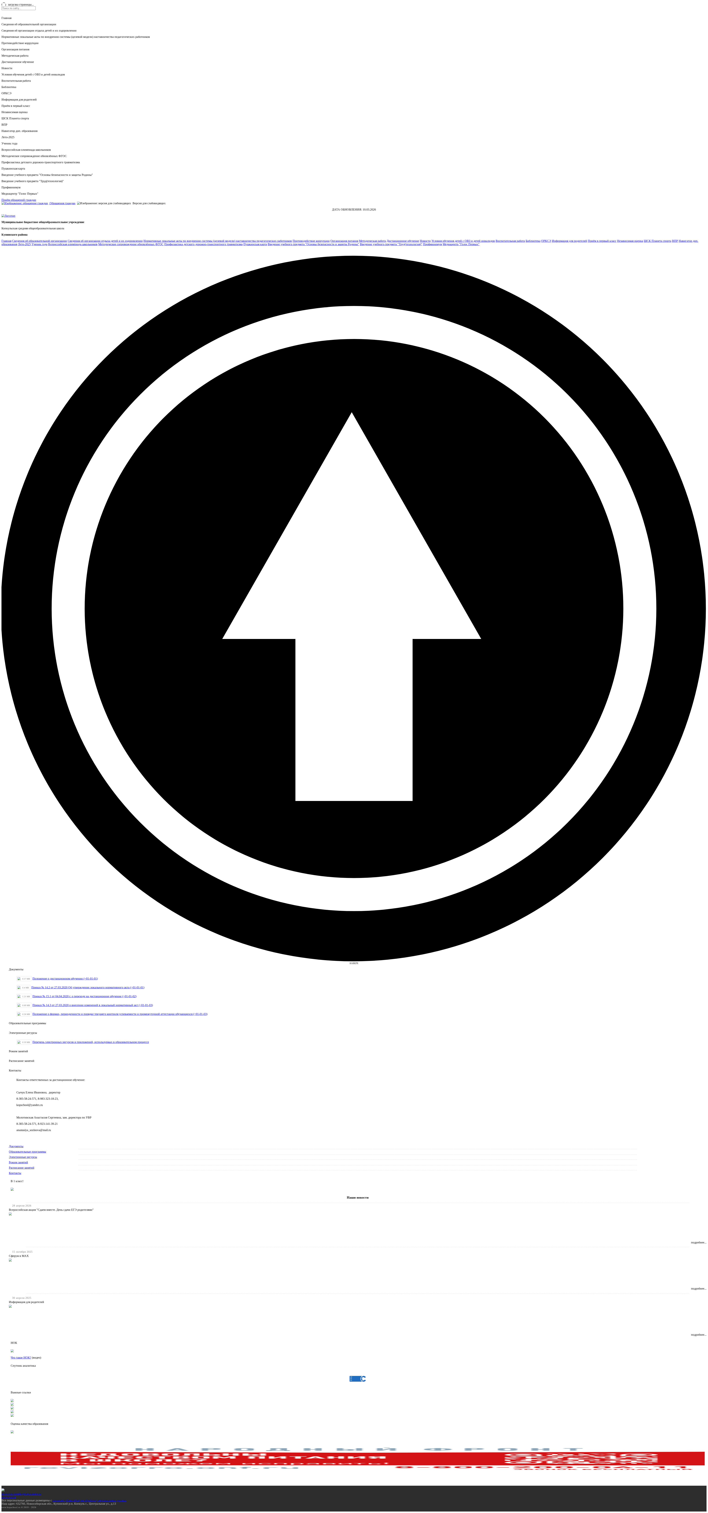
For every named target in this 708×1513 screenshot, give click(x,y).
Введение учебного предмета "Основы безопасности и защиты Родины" (47, 174)
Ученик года (9, 143)
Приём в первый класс (15, 105)
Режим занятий (18, 1162)
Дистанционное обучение (17, 61)
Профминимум (10, 187)
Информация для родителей (19, 99)
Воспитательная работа (16, 80)
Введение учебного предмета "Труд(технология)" (32, 181)
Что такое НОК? (21, 1357)
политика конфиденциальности (21, 1493)
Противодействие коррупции (20, 43)
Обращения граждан (62, 203)
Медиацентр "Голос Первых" (19, 193)
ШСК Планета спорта (15, 118)
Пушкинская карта (13, 168)
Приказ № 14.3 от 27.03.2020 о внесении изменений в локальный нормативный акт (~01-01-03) (92, 1005)
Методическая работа (14, 55)
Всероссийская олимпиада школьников (26, 149)
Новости (6, 68)
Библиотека (8, 87)
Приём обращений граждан (18, 199)
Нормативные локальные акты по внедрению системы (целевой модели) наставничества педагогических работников (75, 36)
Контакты (15, 1173)
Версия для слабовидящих (149, 203)
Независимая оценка (14, 112)
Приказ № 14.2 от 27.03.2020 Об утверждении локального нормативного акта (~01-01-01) (87, 987)
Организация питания (15, 49)
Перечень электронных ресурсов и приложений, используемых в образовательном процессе (90, 1042)
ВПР (4, 124)
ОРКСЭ (6, 93)
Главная (6, 18)
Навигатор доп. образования (19, 130)
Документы (16, 1146)
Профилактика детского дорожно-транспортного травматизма (40, 162)
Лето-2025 (7, 137)
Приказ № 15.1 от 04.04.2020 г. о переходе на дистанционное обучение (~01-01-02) (84, 996)
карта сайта (8, 1497)
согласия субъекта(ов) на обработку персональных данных (89, 1500)
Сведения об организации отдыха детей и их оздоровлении (39, 30)
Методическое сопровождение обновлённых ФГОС (34, 156)
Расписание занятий (21, 1167)
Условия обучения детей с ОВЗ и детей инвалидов (33, 74)
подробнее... (699, 1242)
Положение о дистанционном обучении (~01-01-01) (65, 978)
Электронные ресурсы (23, 1157)
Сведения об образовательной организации (28, 24)
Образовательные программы (27, 1151)
